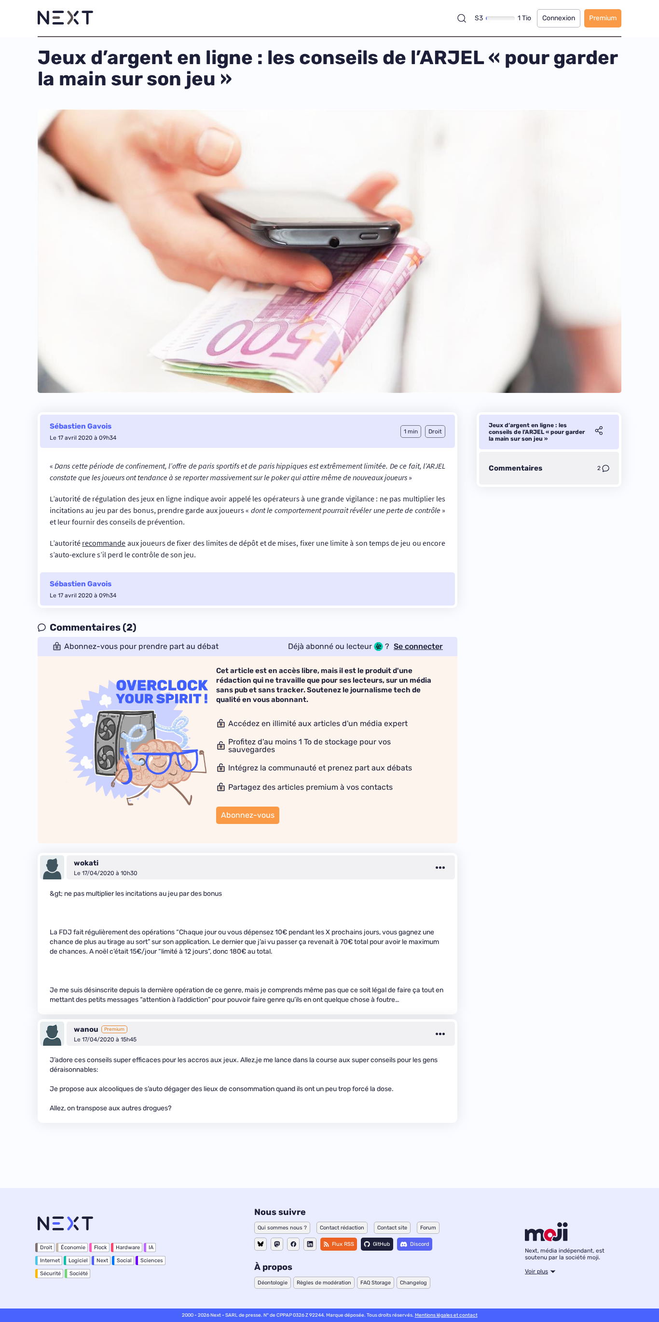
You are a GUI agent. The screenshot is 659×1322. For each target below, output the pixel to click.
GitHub (381, 1244)
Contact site (392, 1228)
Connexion (558, 18)
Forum (428, 1228)
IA (151, 1247)
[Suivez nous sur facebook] (293, 1244)
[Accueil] (65, 18)
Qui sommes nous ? (282, 1228)
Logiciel (78, 1260)
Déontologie (273, 1283)
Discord (419, 1244)
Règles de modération (324, 1283)
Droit (46, 1247)
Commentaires (515, 468)
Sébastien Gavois (80, 426)
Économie (73, 1247)
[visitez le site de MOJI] (546, 1238)
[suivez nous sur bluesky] (260, 1244)
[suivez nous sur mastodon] (277, 1244)
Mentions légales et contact (446, 1315)
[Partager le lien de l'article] (598, 432)
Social (124, 1260)
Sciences (151, 1260)
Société (78, 1273)
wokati (86, 863)
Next (102, 1260)
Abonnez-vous (248, 815)
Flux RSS (343, 1244)
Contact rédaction (342, 1228)
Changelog (413, 1283)
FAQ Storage (375, 1283)
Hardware (128, 1247)
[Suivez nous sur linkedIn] (309, 1244)
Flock (100, 1247)
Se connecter (418, 646)
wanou (86, 1029)
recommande (103, 543)
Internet (50, 1260)
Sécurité (50, 1273)
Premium (603, 18)
